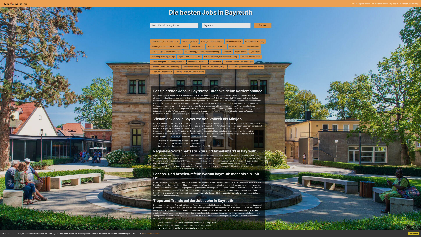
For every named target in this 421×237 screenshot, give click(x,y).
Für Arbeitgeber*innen (360, 4)
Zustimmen (413, 233)
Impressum (393, 4)
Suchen (263, 25)
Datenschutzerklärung (409, 4)
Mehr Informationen (150, 233)
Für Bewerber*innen (379, 4)
